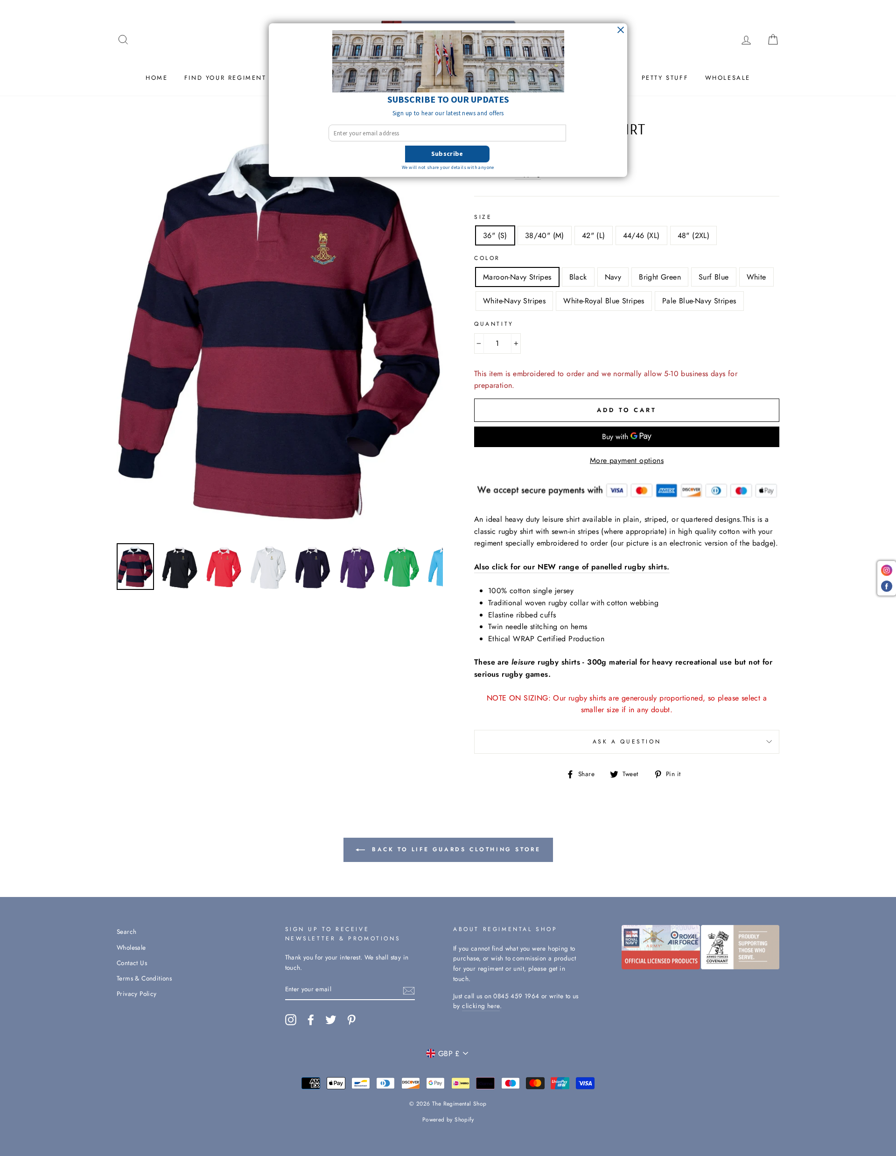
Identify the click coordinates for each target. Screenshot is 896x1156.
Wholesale (727, 77)
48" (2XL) (694, 235)
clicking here (481, 1005)
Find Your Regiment (225, 77)
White (756, 277)
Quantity (494, 324)
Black (578, 277)
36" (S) (495, 235)
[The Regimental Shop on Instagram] (290, 1019)
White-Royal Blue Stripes (603, 300)
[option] (280, 328)
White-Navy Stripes (514, 300)
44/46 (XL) (641, 235)
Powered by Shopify (448, 1119)
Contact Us (132, 962)
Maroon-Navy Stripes (517, 277)
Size (483, 217)
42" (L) (593, 235)
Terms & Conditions (144, 978)
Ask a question (627, 741)
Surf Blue (714, 277)
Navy (613, 277)
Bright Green (660, 277)
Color (487, 258)
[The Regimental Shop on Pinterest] (351, 1019)
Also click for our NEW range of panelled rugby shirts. (572, 566)
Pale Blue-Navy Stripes (699, 300)
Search (126, 931)
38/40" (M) (544, 235)
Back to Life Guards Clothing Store (455, 849)
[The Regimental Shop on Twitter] (330, 1019)
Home (157, 77)
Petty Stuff (665, 77)
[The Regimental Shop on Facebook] (310, 1019)
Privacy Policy (137, 993)
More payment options (627, 460)
